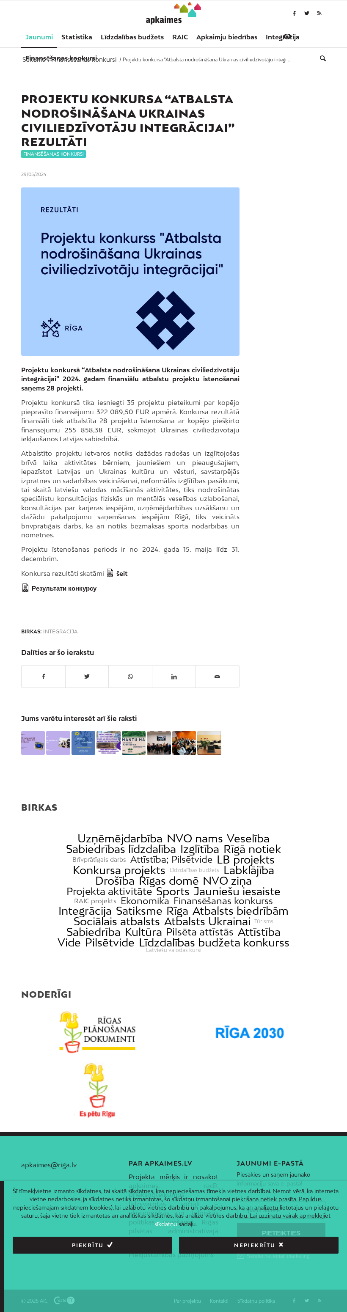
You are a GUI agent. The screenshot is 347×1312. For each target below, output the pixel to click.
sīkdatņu (165, 1224)
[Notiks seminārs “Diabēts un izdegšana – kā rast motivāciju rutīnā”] (83, 743)
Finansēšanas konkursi (53, 154)
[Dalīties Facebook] (43, 677)
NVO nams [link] (195, 838)
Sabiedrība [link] (93, 932)
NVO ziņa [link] (227, 880)
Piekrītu (88, 1245)
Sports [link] (173, 891)
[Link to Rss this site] (319, 13)
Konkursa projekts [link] (119, 870)
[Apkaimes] (173, 13)
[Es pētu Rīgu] (97, 1090)
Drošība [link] (115, 880)
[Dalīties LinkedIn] (174, 677)
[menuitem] (39, 36)
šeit (122, 573)
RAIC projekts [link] (95, 901)
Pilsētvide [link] (110, 942)
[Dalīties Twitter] (87, 677)
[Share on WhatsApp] (130, 677)
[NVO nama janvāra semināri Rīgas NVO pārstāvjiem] (33, 743)
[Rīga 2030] (249, 1032)
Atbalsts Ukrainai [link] (207, 921)
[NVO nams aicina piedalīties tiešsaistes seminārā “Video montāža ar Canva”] (58, 743)
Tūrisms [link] (263, 921)
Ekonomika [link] (145, 901)
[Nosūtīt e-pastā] (217, 677)
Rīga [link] (177, 910)
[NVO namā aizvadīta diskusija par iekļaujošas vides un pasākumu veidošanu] (159, 743)
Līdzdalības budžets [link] (194, 870)
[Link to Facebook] (294, 13)
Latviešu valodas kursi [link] (173, 950)
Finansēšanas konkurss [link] (223, 901)
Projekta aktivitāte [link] (109, 891)
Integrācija (60, 632)
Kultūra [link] (143, 932)
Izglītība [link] (199, 849)
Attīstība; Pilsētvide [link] (171, 859)
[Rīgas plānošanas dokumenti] (97, 1032)
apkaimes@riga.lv (49, 1165)
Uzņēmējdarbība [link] (119, 838)
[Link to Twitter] (306, 13)
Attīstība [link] (259, 932)
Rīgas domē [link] (169, 880)
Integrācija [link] (85, 910)
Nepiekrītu (254, 1245)
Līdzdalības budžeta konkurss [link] (214, 942)
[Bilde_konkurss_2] (130, 271)
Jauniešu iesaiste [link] (237, 891)
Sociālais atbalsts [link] (117, 921)
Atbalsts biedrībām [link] (241, 910)
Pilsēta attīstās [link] (200, 932)
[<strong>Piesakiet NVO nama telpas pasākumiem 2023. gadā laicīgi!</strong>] (209, 743)
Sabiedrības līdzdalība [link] (121, 849)
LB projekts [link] (246, 859)
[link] (61, 58)
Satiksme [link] (139, 910)
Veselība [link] (248, 838)
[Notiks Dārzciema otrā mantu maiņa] (134, 743)
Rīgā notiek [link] (252, 849)
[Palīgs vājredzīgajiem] (287, 36)
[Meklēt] (321, 58)
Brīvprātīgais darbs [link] (99, 860)
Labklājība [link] (248, 870)
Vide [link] (69, 942)
